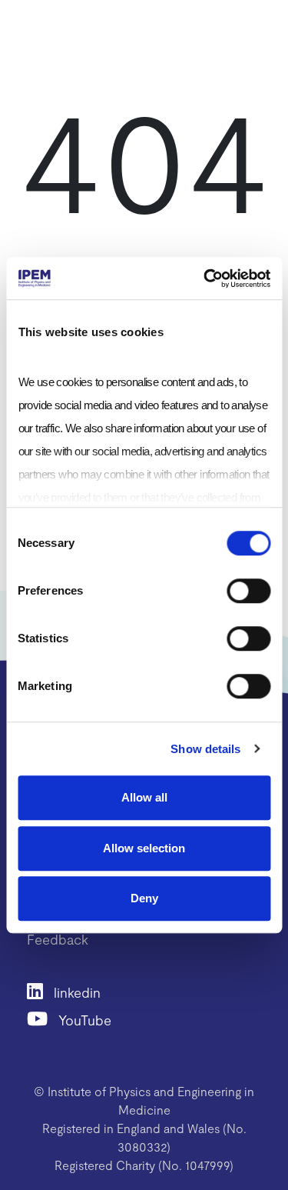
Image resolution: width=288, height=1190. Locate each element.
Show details (205, 748)
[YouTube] (42, 1018)
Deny (144, 898)
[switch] (248, 590)
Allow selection (144, 848)
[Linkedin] (40, 990)
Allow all (144, 797)
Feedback (57, 939)
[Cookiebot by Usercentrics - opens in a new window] (205, 278)
